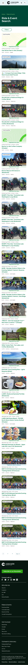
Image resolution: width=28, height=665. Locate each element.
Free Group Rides (5, 607)
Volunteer (4, 627)
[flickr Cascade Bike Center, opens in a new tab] (5, 580)
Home (3, 14)
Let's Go (3, 648)
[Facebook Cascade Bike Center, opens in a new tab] (2, 580)
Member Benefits (5, 597)
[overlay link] (14, 43)
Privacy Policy (5, 662)
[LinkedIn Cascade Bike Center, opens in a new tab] (17, 580)
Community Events (5, 609)
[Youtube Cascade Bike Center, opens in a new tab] (14, 579)
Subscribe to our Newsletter (12, 571)
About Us (4, 588)
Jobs (3, 594)
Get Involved (6, 622)
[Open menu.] (3, 2)
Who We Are (6, 585)
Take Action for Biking (6, 633)
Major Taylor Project (6, 646)
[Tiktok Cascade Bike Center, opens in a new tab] (8, 580)
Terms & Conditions (13, 662)
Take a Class (4, 631)
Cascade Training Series (7, 614)
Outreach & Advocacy (9, 641)
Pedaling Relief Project (6, 644)
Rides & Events (11, 14)
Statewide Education (6, 651)
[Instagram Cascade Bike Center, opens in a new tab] (11, 580)
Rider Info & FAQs (5, 612)
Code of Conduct (21, 662)
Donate (3, 629)
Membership (4, 624)
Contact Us (4, 590)
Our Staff (3, 592)
